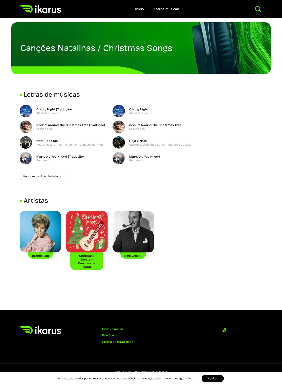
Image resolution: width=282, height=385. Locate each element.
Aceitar (213, 378)
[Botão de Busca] (258, 9)
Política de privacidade (117, 342)
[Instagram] (223, 330)
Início (139, 9)
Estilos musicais (167, 9)
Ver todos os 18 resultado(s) (40, 176)
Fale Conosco (111, 335)
